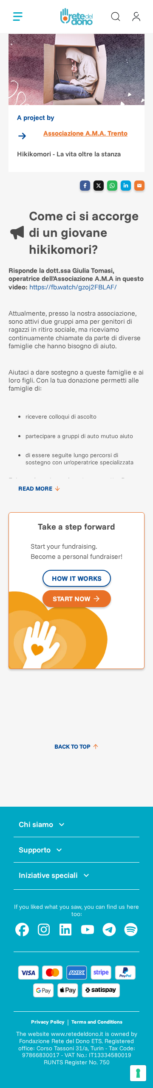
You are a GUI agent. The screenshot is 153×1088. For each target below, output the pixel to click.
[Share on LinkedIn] (126, 185)
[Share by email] (139, 185)
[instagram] (43, 929)
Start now (72, 598)
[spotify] (130, 929)
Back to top (72, 746)
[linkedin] (65, 929)
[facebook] (22, 929)
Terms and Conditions (96, 1022)
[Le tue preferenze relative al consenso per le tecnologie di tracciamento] (138, 1073)
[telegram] (109, 929)
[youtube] (87, 929)
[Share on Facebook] (85, 185)
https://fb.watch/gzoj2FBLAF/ (73, 287)
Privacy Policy (48, 1022)
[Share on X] (99, 185)
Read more (35, 488)
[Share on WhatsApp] (112, 185)
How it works (77, 578)
